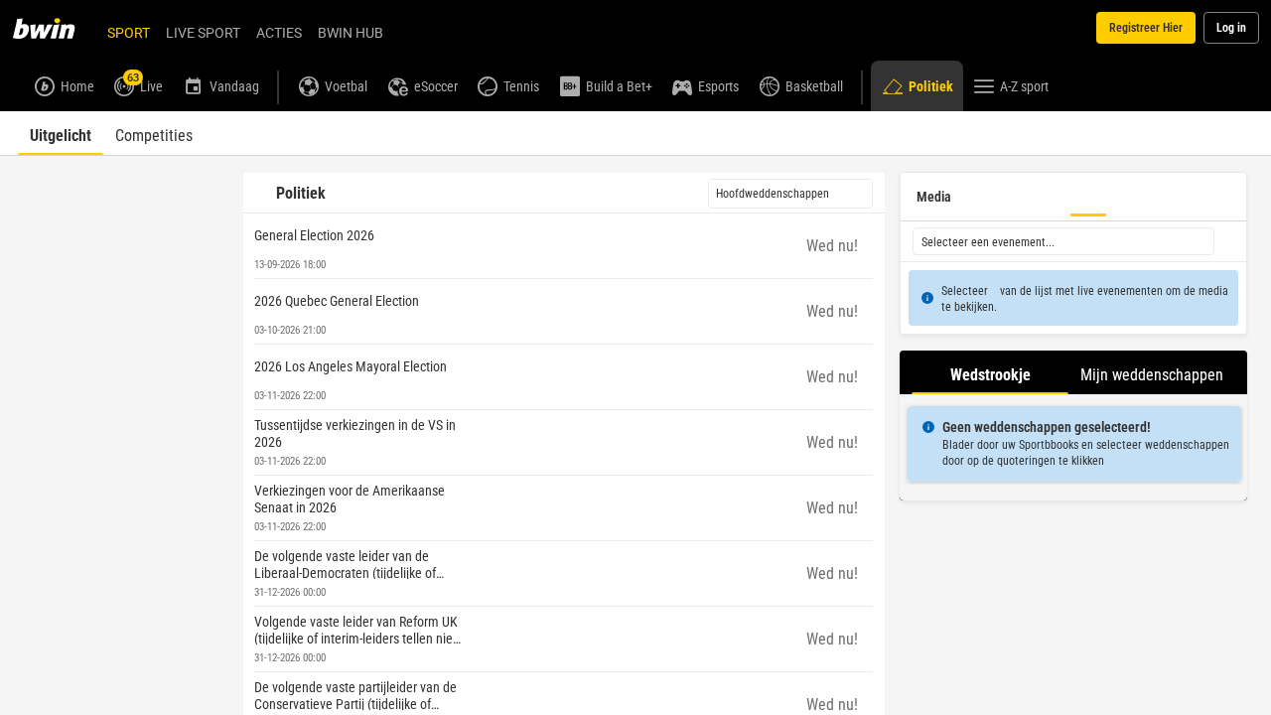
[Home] (55, 28)
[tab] (60, 133)
